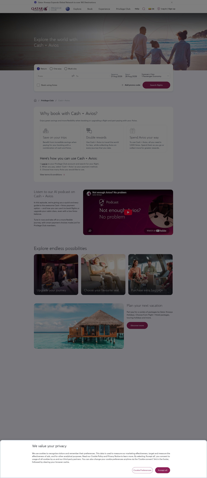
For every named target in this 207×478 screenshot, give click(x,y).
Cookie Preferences (142, 470)
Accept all (162, 470)
